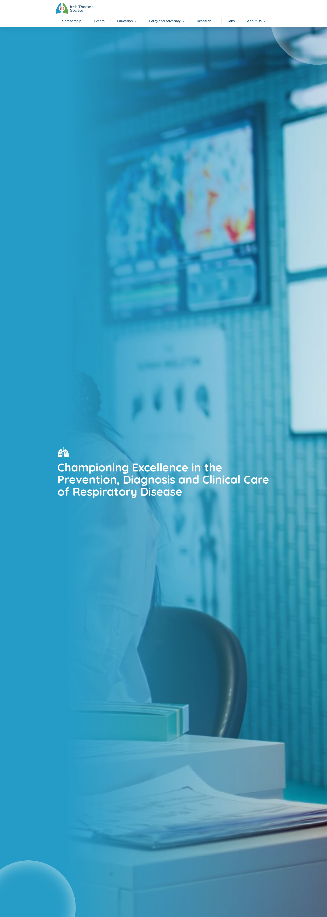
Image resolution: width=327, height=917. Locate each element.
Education (125, 21)
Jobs (231, 21)
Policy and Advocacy (165, 21)
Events (99, 21)
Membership (71, 21)
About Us (254, 21)
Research (204, 21)
